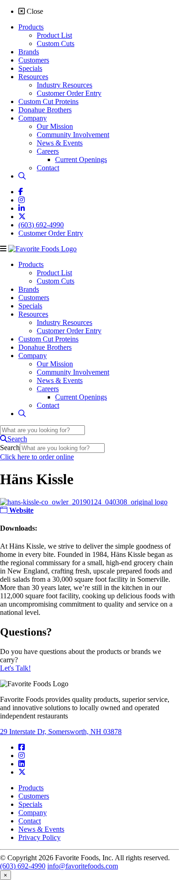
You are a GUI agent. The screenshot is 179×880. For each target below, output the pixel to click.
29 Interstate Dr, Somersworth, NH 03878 (61, 731)
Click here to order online (37, 457)
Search (10, 448)
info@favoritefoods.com (82, 866)
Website (20, 510)
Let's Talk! (15, 668)
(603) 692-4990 (22, 866)
